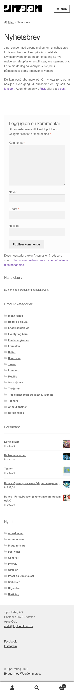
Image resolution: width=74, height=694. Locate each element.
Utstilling (13, 594)
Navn (13, 192)
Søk (37, 688)
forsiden (9, 88)
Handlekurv (57, 685)
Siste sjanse (15, 382)
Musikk (12, 376)
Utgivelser (14, 588)
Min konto (12, 688)
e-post (61, 88)
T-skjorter (14, 388)
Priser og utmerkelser (21, 576)
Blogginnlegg (16, 545)
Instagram (10, 646)
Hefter (11, 352)
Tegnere (13, 400)
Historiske (14, 358)
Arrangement (16, 539)
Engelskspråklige (18, 328)
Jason (12, 364)
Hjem (11, 22)
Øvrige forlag (16, 412)
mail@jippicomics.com (18, 626)
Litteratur (13, 370)
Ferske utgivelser (18, 340)
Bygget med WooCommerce (22, 673)
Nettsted (14, 226)
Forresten (14, 346)
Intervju (12, 563)
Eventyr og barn (18, 334)
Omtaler (13, 569)
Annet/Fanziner (17, 407)
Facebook (10, 641)
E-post (14, 209)
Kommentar (17, 142)
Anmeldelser (15, 533)
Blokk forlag (15, 315)
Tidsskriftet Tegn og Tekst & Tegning (31, 394)
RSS (43, 88)
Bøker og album (17, 321)
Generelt (13, 557)
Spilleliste (14, 582)
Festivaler (14, 551)
